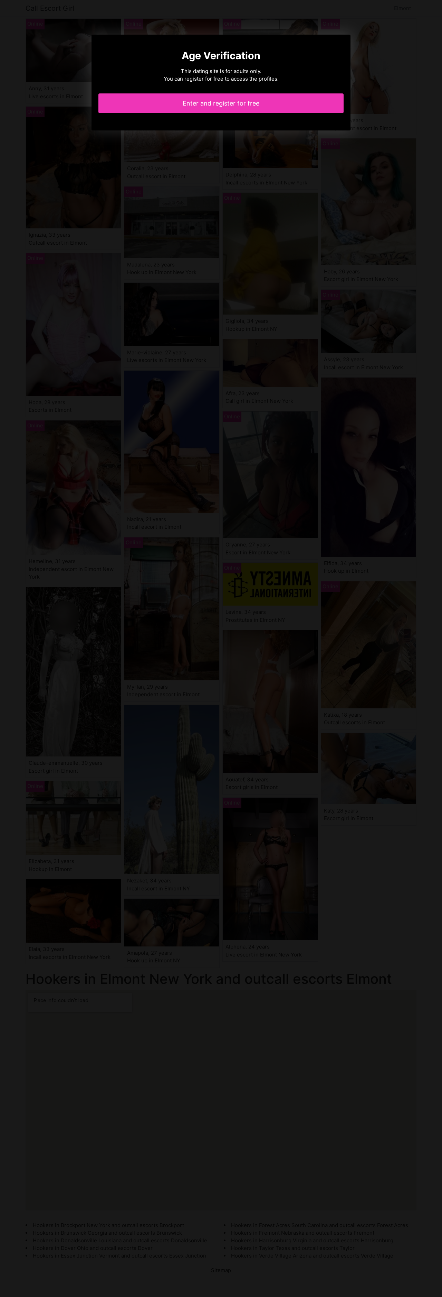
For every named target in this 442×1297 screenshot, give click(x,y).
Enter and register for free (221, 103)
